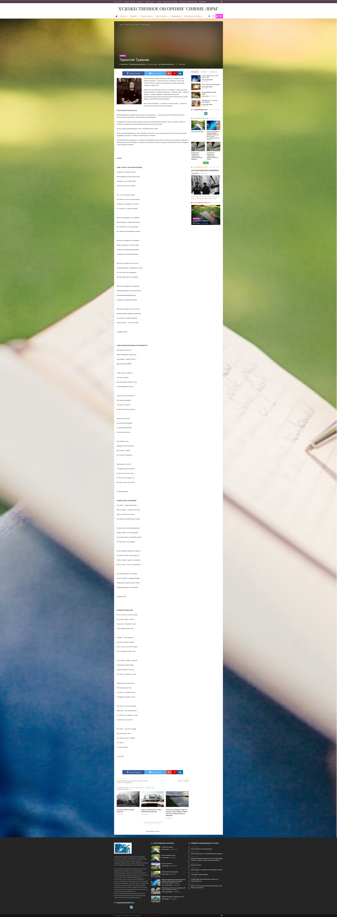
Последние (204, 72)
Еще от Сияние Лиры (137, 787)
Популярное (195, 72)
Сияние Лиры (124, 64)
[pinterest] (174, 73)
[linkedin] (180, 73)
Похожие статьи (122, 787)
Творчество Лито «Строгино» (170, 1)
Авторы (159, 1)
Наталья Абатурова (207, 79)
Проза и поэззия (149, 1)
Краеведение (202, 1)
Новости (133, 1)
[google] (169, 73)
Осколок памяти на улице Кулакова (125, 810)
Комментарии (213, 72)
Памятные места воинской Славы (188, 1)
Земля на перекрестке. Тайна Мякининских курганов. (151, 810)
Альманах (139, 1)
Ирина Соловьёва (183, 780)
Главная (127, 1)
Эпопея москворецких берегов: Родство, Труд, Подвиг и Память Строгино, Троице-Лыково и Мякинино (177, 812)
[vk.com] (221, 1)
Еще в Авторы (149, 787)
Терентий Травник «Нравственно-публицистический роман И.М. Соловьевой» (132, 780)
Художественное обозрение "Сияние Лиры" (168, 8)
